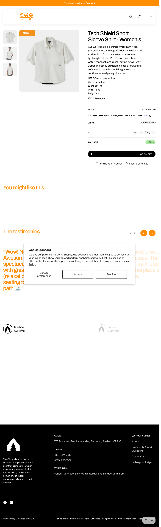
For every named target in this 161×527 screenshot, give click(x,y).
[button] (9, 16)
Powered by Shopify (26, 519)
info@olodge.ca (63, 460)
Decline (111, 274)
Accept (77, 274)
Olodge (13, 519)
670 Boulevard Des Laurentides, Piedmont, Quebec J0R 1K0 (87, 441)
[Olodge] (26, 16)
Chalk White (149, 122)
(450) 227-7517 (62, 455)
